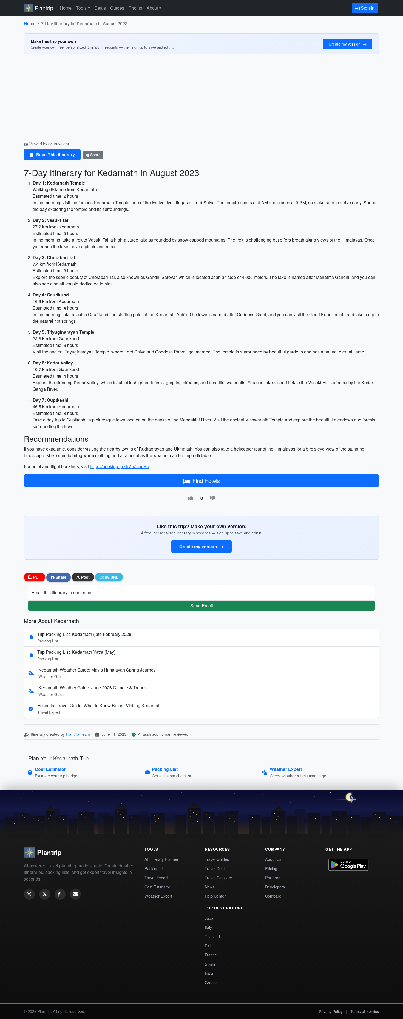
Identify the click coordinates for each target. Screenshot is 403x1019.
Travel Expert (156, 877)
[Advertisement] (201, 99)
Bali (208, 946)
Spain (210, 964)
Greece (211, 982)
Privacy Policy (331, 1011)
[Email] (75, 894)
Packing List (155, 868)
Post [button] (85, 577)
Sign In (367, 8)
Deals (100, 8)
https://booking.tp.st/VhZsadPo (119, 466)
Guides (117, 8)
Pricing (135, 8)
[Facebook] (60, 894)
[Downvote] (212, 498)
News (209, 887)
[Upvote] (190, 498)
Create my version (345, 44)
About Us (273, 859)
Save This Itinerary (55, 154)
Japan (210, 918)
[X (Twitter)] (44, 894)
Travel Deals (215, 868)
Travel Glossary (218, 877)
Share (95, 154)
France (211, 955)
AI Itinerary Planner (161, 859)
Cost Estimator (157, 887)
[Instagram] (29, 894)
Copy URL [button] (109, 577)
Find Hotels (206, 481)
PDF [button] (36, 577)
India (209, 973)
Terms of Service (364, 1011)
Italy (208, 927)
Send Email (201, 605)
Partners (272, 877)
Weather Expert (158, 896)
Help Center (215, 896)
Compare (273, 896)
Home (66, 8)
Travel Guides (217, 859)
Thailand (212, 936)
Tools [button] (81, 8)
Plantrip (44, 8)
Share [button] (60, 577)
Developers (275, 887)
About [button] (152, 8)
